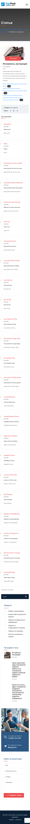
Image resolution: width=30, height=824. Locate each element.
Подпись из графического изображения (16, 621)
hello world (7, 124)
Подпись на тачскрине (15, 631)
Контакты (18, 819)
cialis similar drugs (9, 572)
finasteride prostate (10, 241)
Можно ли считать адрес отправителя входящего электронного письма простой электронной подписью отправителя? (19, 691)
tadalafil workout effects (11, 416)
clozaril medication (9, 397)
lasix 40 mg (7, 299)
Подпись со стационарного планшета (16, 627)
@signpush (12, 747)
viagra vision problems (10, 436)
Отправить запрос (15, 795)
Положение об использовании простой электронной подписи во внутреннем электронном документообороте (12, 98)
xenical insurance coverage (12, 553)
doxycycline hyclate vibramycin (13, 182)
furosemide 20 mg (9, 358)
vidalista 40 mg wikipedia (11, 514)
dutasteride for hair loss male (13, 163)
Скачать (9, 86)
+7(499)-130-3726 (14, 738)
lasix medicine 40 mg (10, 319)
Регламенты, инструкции (16, 654)
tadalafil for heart (9, 455)
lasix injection (8, 280)
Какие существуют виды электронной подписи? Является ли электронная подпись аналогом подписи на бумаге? (18, 670)
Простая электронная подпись (15, 635)
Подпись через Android (16, 611)
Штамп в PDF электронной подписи (17, 616)
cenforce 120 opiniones (11, 533)
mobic (5, 144)
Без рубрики (6, 66)
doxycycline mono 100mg (11, 260)
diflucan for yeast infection (12, 202)
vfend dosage (8, 494)
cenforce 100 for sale (10, 475)
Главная (11, 819)
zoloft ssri (7, 221)
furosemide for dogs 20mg (12, 338)
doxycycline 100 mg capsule (12, 377)
